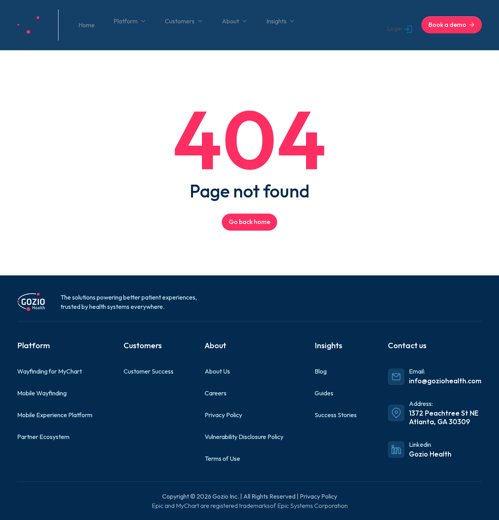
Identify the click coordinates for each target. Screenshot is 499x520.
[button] (129, 21)
